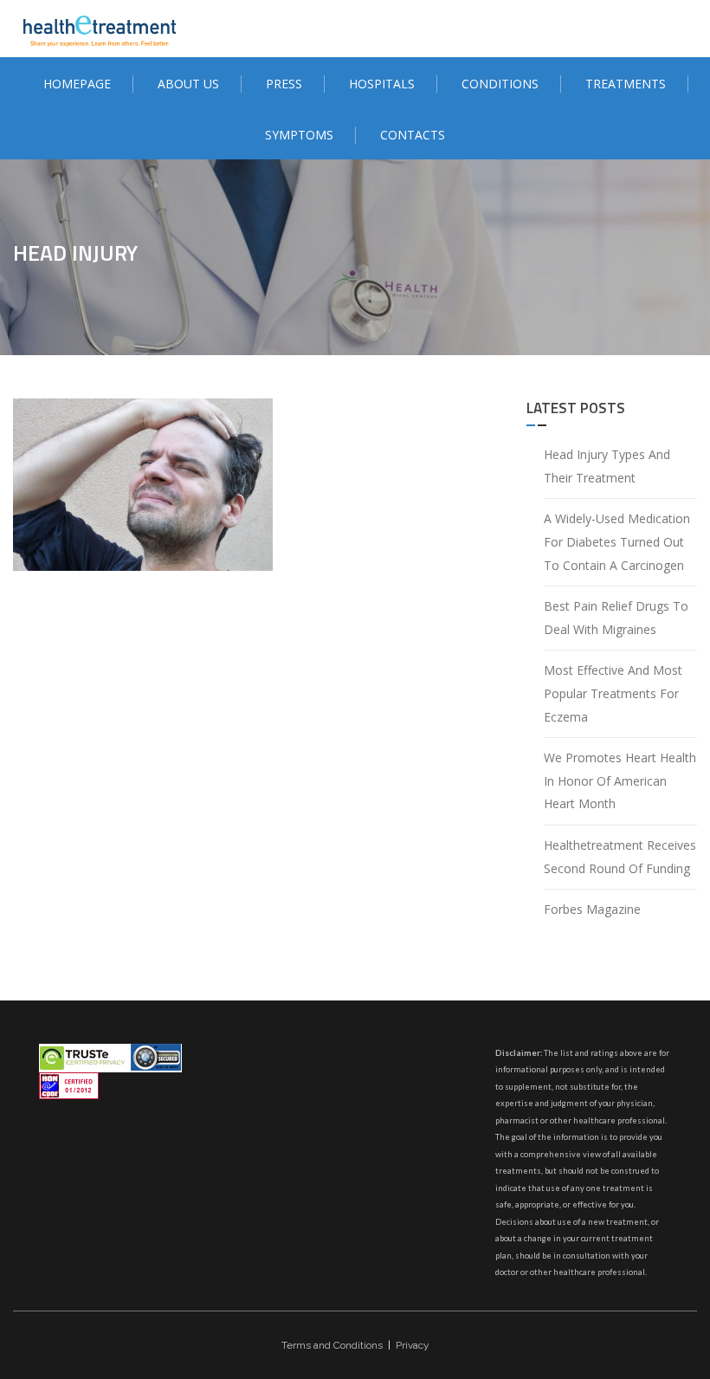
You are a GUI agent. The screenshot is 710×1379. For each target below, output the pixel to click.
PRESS (284, 83)
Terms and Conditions (332, 1345)
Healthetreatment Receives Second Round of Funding (620, 857)
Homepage (77, 83)
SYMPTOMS (299, 134)
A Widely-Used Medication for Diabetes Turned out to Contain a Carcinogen (617, 541)
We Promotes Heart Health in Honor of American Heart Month (620, 780)
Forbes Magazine (592, 909)
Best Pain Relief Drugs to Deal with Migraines (616, 618)
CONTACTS (412, 134)
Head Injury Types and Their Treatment (607, 466)
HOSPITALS (382, 83)
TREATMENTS (625, 83)
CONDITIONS (500, 83)
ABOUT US (188, 83)
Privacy (412, 1345)
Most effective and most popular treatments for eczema (613, 693)
